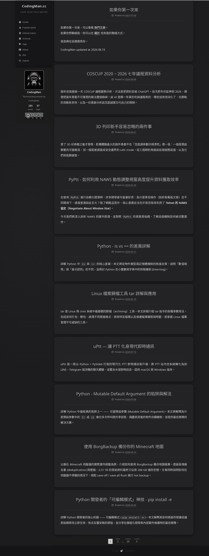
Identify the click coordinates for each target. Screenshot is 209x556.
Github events (29, 33)
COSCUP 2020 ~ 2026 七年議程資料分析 (124, 74)
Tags (24, 44)
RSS (24, 55)
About (25, 49)
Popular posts (29, 27)
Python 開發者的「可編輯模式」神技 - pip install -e (124, 499)
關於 (97, 33)
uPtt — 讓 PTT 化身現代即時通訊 (123, 346)
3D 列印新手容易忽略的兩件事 (124, 126)
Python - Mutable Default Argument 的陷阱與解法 (124, 394)
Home (25, 22)
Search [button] (25, 60)
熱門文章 (99, 27)
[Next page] (137, 541)
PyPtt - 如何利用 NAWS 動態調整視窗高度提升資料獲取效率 (124, 179)
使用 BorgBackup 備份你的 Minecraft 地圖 (124, 446)
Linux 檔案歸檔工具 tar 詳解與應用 (123, 293)
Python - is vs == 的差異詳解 (123, 246)
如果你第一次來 (123, 10)
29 (128, 541)
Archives (26, 38)
